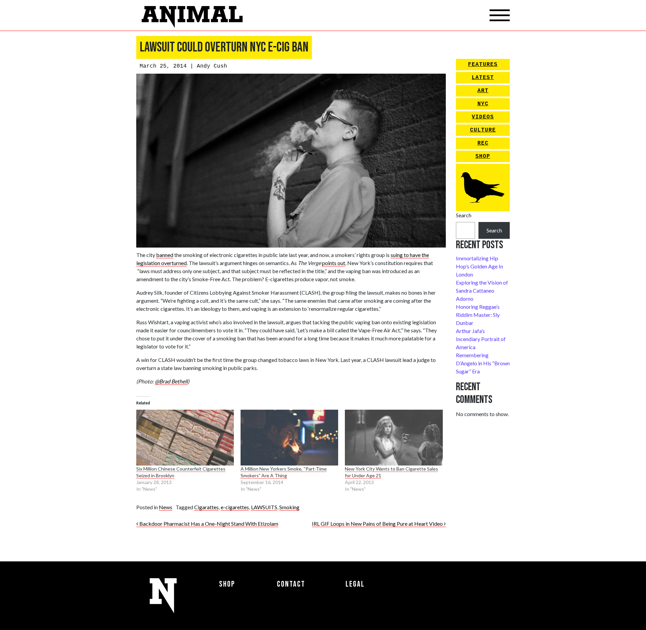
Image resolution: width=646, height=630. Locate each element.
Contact (291, 584)
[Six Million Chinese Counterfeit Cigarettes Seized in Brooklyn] (185, 438)
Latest (483, 78)
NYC (483, 104)
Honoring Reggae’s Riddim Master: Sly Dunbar (478, 314)
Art (483, 91)
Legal (355, 584)
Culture (483, 130)
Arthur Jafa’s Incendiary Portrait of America (481, 339)
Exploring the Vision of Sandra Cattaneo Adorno (482, 290)
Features (483, 65)
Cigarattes (206, 507)
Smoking (289, 507)
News (165, 507)
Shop (482, 156)
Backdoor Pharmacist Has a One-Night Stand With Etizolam (208, 523)
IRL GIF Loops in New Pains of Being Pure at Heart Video (378, 523)
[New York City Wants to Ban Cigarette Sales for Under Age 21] (393, 438)
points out (333, 263)
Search (463, 215)
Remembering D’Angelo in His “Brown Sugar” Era (483, 363)
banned (164, 255)
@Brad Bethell (171, 381)
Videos (483, 117)
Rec (483, 143)
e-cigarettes (235, 507)
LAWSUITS (264, 507)
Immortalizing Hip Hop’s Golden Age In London (479, 266)
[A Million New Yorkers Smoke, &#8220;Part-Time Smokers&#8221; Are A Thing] (289, 438)
